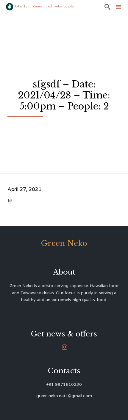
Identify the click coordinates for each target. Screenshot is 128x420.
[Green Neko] (9, 6)
